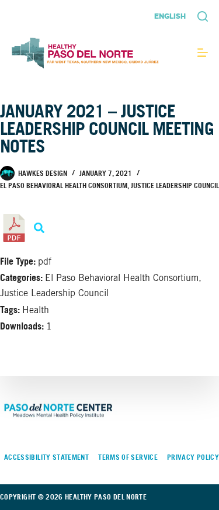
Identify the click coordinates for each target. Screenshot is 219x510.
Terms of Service (128, 457)
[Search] (202, 16)
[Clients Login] (202, 52)
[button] (170, 16)
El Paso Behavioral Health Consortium (63, 185)
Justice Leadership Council (175, 185)
